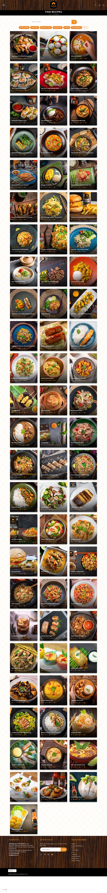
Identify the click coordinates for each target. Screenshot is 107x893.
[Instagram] (48, 854)
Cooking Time (57, 27)
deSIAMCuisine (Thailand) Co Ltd (19, 874)
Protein (66, 27)
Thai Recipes (75, 850)
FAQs (73, 848)
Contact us (74, 854)
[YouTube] (52, 854)
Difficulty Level (46, 27)
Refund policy (75, 858)
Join (63, 849)
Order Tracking (75, 860)
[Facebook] (41, 854)
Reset (85, 27)
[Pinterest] (44, 854)
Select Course (24, 27)
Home (49, 14)
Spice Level (34, 27)
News (73, 852)
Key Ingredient (76, 27)
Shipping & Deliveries (77, 846)
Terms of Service (76, 856)
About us (74, 843)
